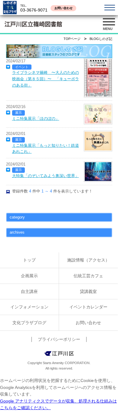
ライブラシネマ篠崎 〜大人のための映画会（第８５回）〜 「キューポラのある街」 (45, 78)
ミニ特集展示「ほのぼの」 (35, 118)
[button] (109, 24)
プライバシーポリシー (59, 339)
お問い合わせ (63, 8)
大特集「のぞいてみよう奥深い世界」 (45, 175)
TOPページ (72, 39)
